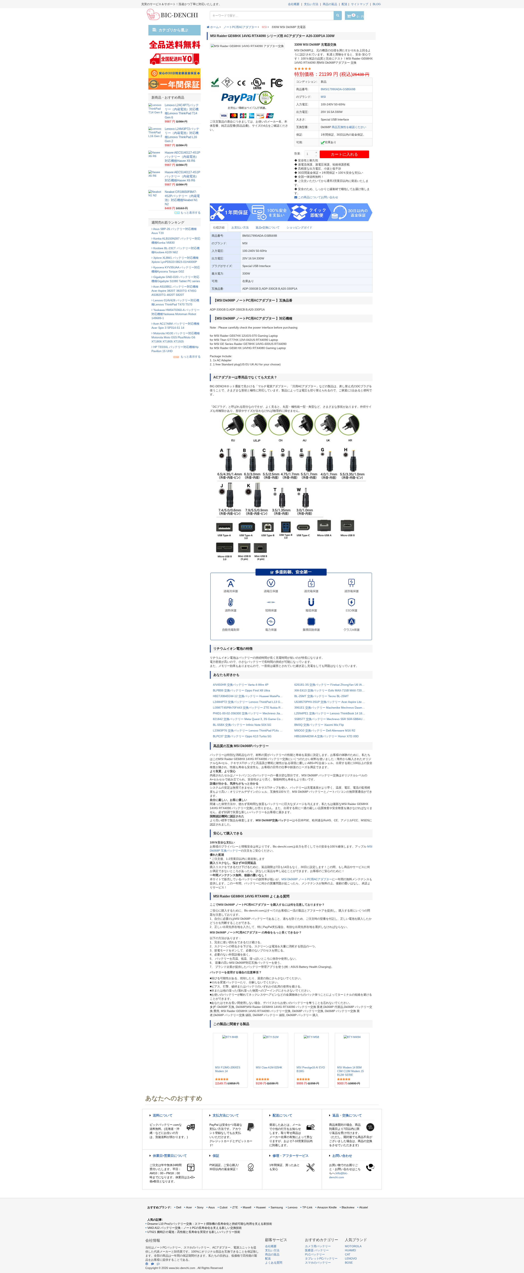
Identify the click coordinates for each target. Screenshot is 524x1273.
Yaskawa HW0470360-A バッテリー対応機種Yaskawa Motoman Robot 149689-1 (175, 314)
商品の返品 (330, 4)
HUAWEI (350, 1250)
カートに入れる (344, 154)
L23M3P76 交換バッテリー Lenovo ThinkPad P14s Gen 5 (250, 730)
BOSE (349, 1262)
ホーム (214, 27)
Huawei (261, 1207)
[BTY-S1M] (271, 1049)
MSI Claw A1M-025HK (269, 1067)
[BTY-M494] (352, 1049)
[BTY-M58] (311, 1049)
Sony (200, 1207)
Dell (178, 1207)
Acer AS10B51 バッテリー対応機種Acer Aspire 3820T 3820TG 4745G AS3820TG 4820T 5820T (174, 290)
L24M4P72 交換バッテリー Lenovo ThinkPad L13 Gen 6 (249, 701)
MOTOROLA (353, 1246)
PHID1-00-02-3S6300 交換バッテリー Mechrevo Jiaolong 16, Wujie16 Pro (250, 713)
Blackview (348, 1207)
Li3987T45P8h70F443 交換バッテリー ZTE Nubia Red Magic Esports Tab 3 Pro (250, 707)
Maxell (247, 1207)
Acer (189, 1207)
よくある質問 (273, 1262)
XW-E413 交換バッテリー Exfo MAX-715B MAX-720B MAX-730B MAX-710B (332, 690)
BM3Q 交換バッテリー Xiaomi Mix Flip (319, 724)
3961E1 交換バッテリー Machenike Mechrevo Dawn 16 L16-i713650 (332, 707)
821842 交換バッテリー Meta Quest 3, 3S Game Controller (250, 719)
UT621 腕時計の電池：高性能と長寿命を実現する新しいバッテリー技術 (193, 1232)
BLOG (377, 4)
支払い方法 (311, 4)
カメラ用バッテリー (318, 1246)
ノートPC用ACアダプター (240, 27)
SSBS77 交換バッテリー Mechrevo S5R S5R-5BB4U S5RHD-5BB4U (332, 719)
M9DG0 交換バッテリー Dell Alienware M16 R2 (324, 730)
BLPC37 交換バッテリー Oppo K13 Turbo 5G (242, 736)
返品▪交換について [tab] (268, 227)
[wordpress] (146, 1263)
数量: (297, 153)
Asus (211, 1207)
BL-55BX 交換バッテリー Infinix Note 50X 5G (242, 724)
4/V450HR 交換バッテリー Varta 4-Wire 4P (240, 684)
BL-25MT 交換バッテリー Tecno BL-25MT (321, 696)
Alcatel (363, 1207)
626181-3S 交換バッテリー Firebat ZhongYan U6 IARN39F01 (332, 684)
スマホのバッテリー (318, 1262)
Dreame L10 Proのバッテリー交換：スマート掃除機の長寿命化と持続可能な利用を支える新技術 (209, 1223)
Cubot (223, 1207)
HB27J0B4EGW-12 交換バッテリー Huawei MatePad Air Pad (250, 696)
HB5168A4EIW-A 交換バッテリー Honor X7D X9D (326, 736)
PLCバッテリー (315, 1254)
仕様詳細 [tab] (219, 227)
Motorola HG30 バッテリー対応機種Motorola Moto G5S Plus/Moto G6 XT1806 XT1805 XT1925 (175, 337)
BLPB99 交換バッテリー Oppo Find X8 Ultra (241, 690)
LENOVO (351, 1258)
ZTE (235, 1207)
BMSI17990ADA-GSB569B (338, 89)
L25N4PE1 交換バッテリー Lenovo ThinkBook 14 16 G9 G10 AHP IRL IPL (332, 713)
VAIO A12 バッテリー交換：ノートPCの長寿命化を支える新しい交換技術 (194, 1227)
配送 (344, 4)
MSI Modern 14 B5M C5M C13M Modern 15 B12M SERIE (350, 1071)
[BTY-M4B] (230, 1049)
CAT (347, 1254)
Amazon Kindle (327, 1207)
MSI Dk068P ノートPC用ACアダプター (306, 879)
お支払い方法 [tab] (240, 227)
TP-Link (307, 1207)
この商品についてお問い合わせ (317, 197)
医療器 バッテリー (317, 1250)
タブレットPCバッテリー (321, 1258)
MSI (264, 27)
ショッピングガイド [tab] (299, 227)
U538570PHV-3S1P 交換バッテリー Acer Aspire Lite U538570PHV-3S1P (332, 701)
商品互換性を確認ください (349, 127)
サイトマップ (359, 4)
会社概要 (293, 4)
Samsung (277, 1207)
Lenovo (292, 1207)
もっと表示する (190, 212)
